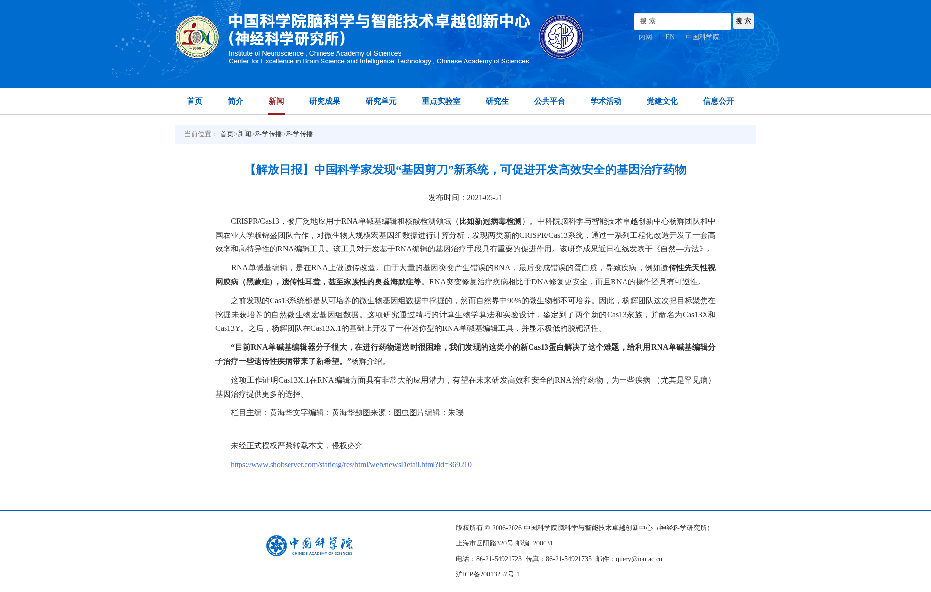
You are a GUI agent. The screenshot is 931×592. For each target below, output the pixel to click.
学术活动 (606, 101)
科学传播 (268, 134)
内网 (645, 37)
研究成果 (324, 101)
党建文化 (662, 101)
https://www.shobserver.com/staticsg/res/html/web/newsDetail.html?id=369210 (351, 464)
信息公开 (718, 101)
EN (669, 37)
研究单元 (381, 101)
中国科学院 (703, 37)
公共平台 (549, 101)
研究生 (497, 101)
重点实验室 (441, 101)
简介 (235, 101)
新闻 (276, 101)
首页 (195, 101)
